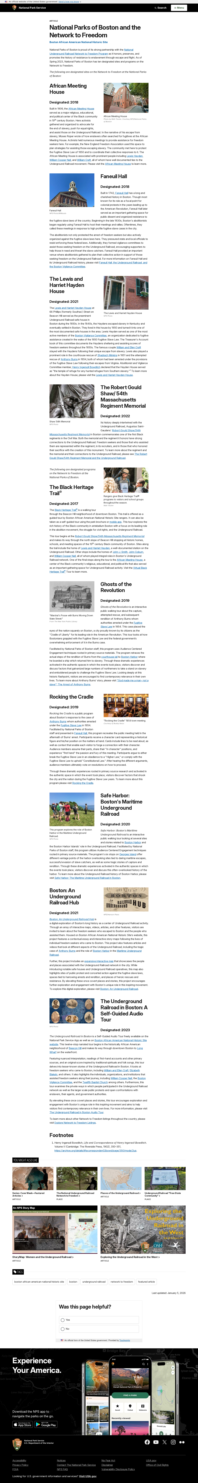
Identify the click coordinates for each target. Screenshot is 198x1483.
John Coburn (136, 551)
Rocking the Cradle (82, 783)
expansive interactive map (99, 961)
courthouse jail (109, 656)
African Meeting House (81, 108)
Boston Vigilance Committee (91, 335)
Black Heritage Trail (66, 510)
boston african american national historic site (39, 1281)
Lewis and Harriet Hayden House (73, 307)
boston (73, 1281)
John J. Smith (120, 551)
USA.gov (151, 1460)
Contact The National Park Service (76, 1464)
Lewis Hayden (135, 155)
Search (161, 7)
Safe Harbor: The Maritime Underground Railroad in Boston (87, 877)
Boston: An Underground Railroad (119, 988)
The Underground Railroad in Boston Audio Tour (76, 1112)
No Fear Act (108, 1460)
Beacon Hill (75, 1048)
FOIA (15, 1469)
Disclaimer (107, 1464)
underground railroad (93, 1281)
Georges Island (127, 854)
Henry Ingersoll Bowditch (86, 367)
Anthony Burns (69, 359)
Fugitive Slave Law (71, 725)
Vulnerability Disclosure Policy (118, 1469)
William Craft (84, 160)
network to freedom (122, 1281)
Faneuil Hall (121, 193)
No (67, 1328)
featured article (146, 1281)
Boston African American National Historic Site (79, 42)
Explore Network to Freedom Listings (75, 1122)
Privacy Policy (20, 1464)
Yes (68, 1319)
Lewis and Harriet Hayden (95, 548)
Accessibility (19, 1460)
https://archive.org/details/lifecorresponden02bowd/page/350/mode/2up (95, 1150)
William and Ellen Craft (128, 347)
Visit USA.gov (88, 1476)
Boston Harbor (129, 656)
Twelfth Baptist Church (95, 1082)
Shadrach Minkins (107, 355)
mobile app (116, 521)
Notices (61, 1460)
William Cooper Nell (60, 160)
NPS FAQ (62, 1469)
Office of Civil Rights (157, 1464)
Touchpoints (124, 1340)
